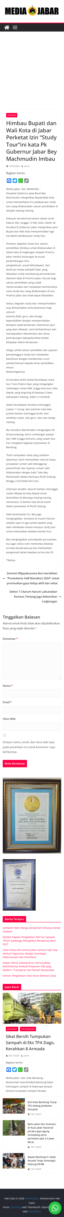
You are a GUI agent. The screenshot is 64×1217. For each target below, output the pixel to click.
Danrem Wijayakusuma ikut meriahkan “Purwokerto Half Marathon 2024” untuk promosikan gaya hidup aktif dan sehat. (33, 578)
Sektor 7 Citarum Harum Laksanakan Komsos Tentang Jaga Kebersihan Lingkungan (33, 596)
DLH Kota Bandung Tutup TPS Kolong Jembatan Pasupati (42, 1105)
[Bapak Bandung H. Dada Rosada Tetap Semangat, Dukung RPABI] (14, 1163)
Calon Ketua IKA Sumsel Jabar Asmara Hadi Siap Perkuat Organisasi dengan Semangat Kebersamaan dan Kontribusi (30, 953)
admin (27, 166)
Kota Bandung (28, 1029)
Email (7, 702)
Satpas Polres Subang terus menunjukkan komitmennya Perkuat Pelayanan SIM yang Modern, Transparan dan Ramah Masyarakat (28, 966)
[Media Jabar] (7, 27)
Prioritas (12, 115)
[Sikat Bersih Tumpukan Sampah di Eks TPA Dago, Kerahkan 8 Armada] (32, 1008)
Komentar (10, 639)
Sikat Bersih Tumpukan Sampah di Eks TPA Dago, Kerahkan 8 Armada (30, 1042)
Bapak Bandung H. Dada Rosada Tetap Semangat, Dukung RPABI (42, 1160)
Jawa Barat (12, 1029)
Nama (8, 686)
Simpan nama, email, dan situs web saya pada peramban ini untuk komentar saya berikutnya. (29, 747)
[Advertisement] (32, 76)
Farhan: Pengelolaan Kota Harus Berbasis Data (29, 975)
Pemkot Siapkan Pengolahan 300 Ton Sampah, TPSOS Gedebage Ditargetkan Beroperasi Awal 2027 (29, 940)
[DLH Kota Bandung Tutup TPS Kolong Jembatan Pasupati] (14, 1108)
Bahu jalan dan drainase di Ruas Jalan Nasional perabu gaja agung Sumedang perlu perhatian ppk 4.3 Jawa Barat (42, 1133)
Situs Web (9, 719)
